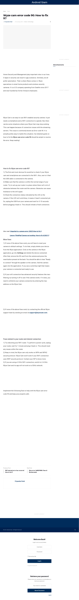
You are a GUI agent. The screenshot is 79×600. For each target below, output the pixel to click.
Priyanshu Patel (8, 21)
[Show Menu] (4, 2)
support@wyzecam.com (38, 313)
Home (4, 11)
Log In (49, 595)
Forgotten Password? (32, 565)
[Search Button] (75, 2)
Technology (30, 21)
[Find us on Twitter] (75, 530)
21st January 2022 (19, 21)
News (8, 11)
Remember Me (32, 556)
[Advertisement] (31, 9)
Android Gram (39, 2)
